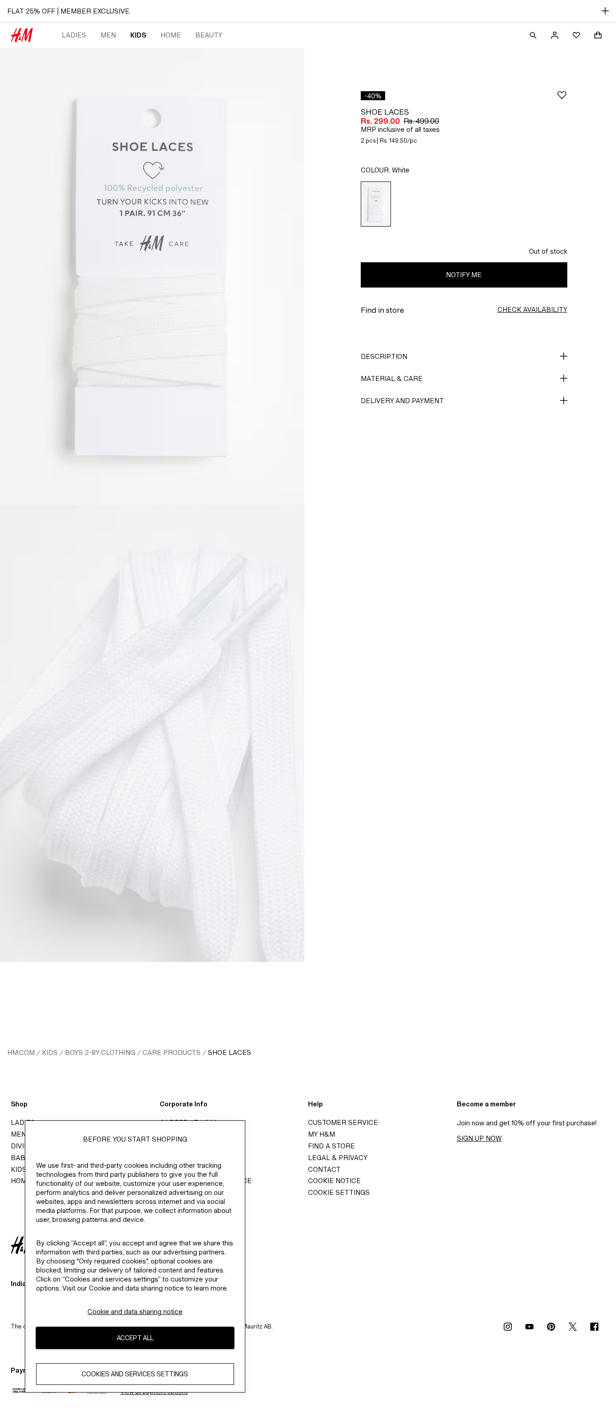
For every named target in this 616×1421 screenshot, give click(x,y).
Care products (172, 1052)
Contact (324, 1169)
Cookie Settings (339, 1192)
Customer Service (343, 1122)
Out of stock (548, 251)
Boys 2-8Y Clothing (100, 1052)
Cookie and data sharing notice (135, 1311)
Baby (20, 1157)
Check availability (532, 309)
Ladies (74, 35)
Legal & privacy (338, 1157)
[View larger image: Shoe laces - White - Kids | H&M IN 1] (152, 276)
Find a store (331, 1146)
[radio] (376, 204)
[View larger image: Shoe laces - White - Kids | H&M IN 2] (152, 733)
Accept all (135, 1338)
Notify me (464, 275)
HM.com (21, 1052)
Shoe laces (229, 1052)
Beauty (208, 35)
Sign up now (479, 1138)
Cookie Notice (334, 1180)
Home (171, 35)
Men (108, 35)
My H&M (321, 1134)
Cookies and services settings (135, 1374)
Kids (138, 35)
